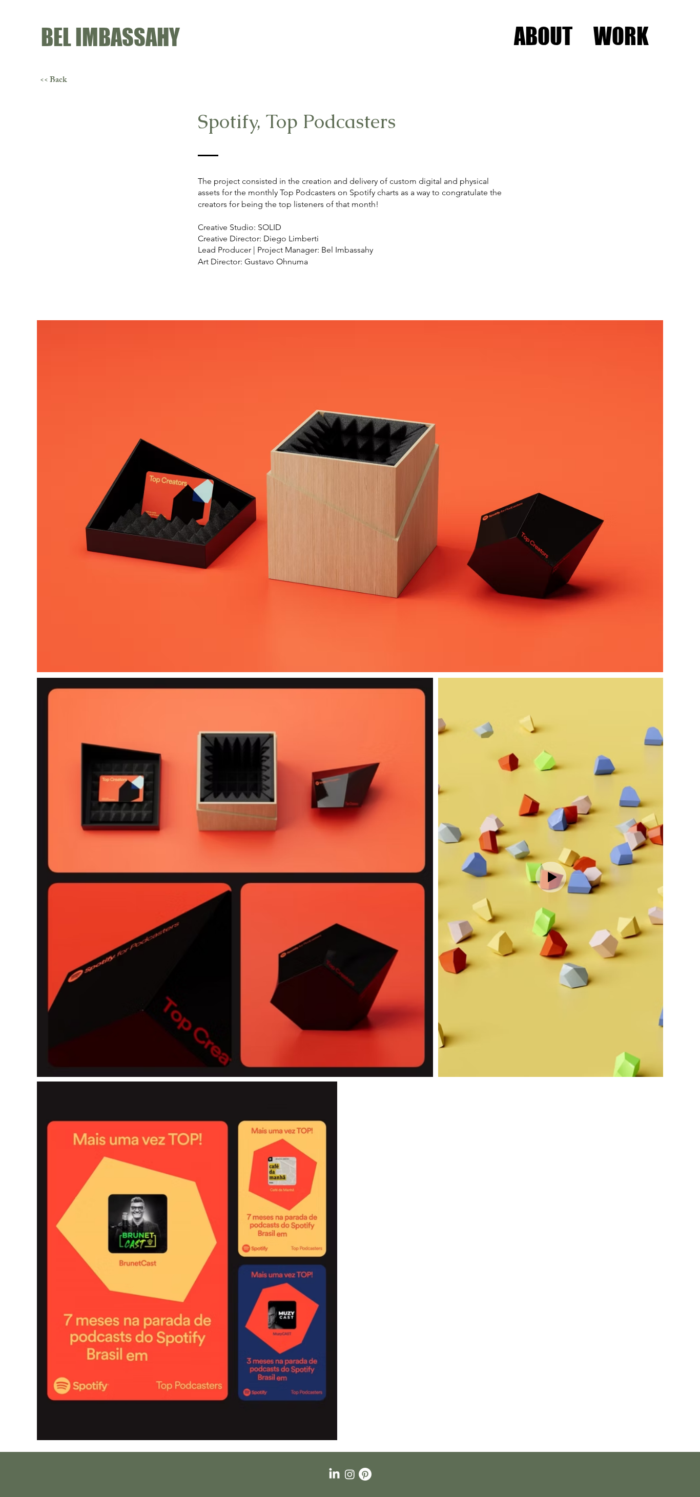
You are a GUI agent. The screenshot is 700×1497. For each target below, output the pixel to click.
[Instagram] (349, 1474)
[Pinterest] (365, 1474)
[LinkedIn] (334, 1474)
